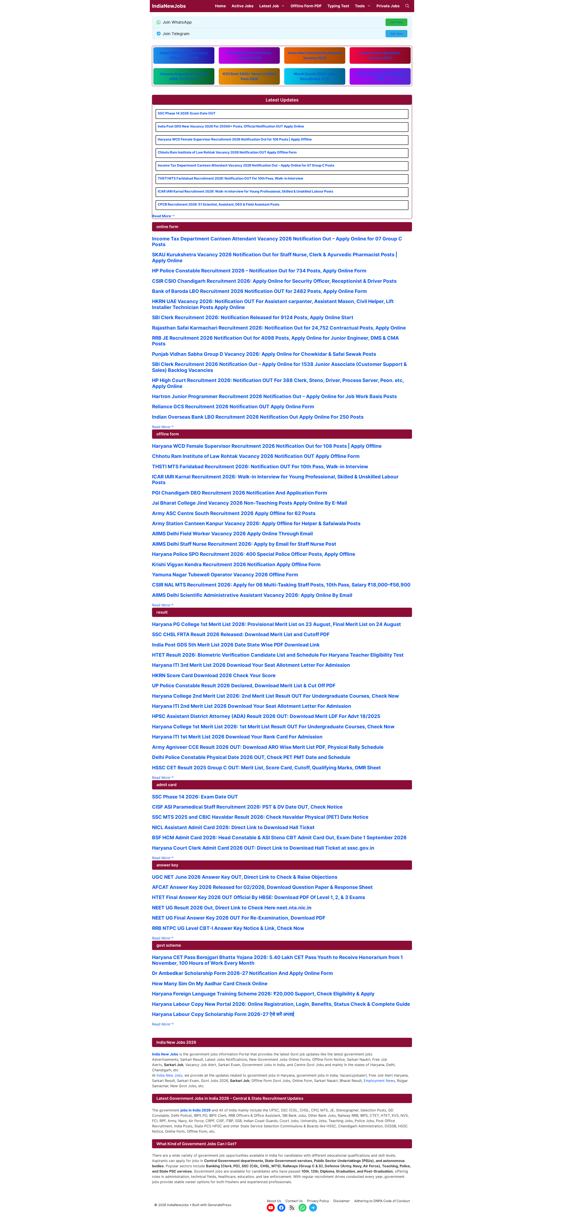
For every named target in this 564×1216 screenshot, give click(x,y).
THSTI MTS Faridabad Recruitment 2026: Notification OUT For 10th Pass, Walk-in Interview (230, 178)
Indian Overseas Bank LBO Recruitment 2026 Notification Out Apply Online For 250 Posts (258, 417)
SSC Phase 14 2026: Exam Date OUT (186, 113)
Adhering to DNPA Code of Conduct (382, 1201)
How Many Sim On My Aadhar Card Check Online (209, 983)
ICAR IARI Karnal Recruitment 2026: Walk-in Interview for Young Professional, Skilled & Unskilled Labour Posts (245, 191)
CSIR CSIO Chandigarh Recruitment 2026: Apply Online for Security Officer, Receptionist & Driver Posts (274, 281)
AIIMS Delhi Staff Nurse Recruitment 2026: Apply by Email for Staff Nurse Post (244, 544)
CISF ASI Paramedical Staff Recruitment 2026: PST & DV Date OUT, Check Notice (247, 807)
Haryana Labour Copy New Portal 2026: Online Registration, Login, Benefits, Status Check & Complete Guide (281, 1004)
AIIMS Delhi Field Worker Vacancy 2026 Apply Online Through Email (232, 533)
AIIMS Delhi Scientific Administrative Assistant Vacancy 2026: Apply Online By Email (252, 595)
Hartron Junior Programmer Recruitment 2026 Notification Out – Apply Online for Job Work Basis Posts (274, 396)
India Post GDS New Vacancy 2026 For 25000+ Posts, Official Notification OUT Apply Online (231, 126)
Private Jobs (388, 6)
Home (220, 6)
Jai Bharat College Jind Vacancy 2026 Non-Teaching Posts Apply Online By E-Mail (249, 503)
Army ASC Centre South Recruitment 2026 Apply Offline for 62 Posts (233, 513)
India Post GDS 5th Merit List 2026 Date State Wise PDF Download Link (236, 645)
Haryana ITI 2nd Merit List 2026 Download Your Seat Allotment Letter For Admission (251, 706)
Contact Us (294, 1201)
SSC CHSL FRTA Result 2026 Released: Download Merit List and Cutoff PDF (241, 634)
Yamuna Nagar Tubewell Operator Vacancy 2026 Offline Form (225, 574)
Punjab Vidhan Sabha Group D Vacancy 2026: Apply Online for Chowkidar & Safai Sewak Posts (264, 354)
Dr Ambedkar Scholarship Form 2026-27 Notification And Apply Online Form (242, 973)
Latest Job (269, 6)
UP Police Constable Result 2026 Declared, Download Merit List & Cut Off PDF (244, 685)
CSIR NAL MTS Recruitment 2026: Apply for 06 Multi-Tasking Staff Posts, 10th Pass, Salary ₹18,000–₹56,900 (281, 585)
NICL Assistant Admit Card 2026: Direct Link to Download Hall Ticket (233, 827)
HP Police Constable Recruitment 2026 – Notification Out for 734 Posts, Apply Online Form (259, 271)
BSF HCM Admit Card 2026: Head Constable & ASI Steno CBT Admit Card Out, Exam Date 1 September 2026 (279, 837)
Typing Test (338, 6)
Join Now (396, 22)
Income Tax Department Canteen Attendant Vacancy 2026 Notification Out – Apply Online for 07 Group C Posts (246, 165)
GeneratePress (219, 1205)
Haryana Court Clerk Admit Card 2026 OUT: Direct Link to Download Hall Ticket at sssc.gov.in (263, 848)
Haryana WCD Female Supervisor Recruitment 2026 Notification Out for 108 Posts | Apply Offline (235, 139)
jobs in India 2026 (195, 1110)
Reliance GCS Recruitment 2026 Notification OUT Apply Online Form (233, 406)
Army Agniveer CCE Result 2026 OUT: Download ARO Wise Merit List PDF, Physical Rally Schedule (268, 747)
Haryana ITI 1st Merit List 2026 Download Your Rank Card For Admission (237, 737)
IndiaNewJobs (169, 6)
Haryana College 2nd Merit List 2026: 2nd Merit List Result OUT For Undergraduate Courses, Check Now (275, 696)
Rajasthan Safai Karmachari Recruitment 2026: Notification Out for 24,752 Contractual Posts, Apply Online (279, 328)
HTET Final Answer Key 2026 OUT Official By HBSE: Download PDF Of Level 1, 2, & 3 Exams (258, 897)
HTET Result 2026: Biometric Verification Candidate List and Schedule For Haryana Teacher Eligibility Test (278, 655)
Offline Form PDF (306, 6)
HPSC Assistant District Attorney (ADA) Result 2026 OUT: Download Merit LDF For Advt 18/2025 (266, 716)
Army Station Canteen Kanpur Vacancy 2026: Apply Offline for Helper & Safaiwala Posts (256, 523)
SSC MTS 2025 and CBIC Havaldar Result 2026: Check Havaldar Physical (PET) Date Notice (260, 817)
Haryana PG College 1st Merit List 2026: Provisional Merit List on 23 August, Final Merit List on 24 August (276, 624)
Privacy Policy (318, 1201)
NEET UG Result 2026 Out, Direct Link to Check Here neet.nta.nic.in (232, 908)
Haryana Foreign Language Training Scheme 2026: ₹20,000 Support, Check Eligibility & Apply (263, 994)
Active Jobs (243, 6)
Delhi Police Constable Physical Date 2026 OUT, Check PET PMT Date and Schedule (251, 757)
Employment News (379, 1080)
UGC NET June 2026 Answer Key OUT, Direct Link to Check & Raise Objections (244, 877)
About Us (274, 1201)
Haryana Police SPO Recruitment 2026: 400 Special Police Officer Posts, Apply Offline (253, 554)
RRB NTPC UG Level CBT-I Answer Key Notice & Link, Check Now (228, 928)
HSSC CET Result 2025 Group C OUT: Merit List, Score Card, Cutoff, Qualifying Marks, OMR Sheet (266, 767)
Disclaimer (341, 1201)
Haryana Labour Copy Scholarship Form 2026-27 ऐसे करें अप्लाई (223, 1014)
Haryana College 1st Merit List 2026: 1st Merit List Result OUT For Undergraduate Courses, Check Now (273, 726)
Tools (360, 6)
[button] (407, 6)
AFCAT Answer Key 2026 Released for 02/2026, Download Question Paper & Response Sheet (262, 887)
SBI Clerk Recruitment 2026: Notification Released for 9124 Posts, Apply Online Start (252, 317)
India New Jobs (169, 1075)
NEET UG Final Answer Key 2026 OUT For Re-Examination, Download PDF (238, 918)
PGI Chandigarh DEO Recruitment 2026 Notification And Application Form (239, 493)
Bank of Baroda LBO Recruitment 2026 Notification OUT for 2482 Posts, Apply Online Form (259, 291)
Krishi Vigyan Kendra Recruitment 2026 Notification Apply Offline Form (236, 564)
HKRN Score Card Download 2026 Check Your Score (214, 675)
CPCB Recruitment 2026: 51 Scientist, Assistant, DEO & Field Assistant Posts (218, 204)
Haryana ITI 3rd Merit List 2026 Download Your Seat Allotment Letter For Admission (251, 665)
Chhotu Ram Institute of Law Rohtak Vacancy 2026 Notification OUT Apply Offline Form (227, 152)
